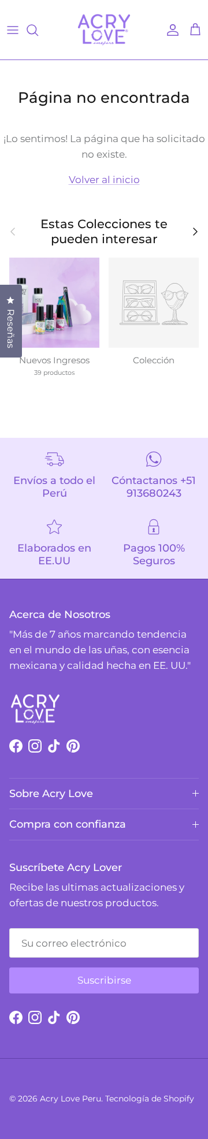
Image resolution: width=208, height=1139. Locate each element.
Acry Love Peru (70, 1098)
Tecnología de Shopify (149, 1098)
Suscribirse (104, 980)
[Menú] (12, 30)
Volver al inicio (104, 179)
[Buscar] (38, 30)
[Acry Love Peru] (104, 30)
